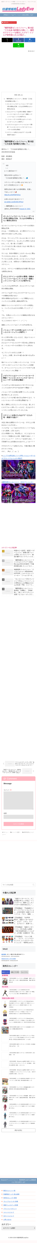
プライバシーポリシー (10, 1208)
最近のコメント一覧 (9, 1190)
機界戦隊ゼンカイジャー (10, 22)
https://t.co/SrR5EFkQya (12, 195)
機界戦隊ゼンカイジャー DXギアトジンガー (17, 482)
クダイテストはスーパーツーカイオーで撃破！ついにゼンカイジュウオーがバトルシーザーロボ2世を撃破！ (19, 127)
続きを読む (18, 1130)
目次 (15, 95)
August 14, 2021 (24, 209)
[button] (33, 885)
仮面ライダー (5, 972)
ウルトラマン (24, 972)
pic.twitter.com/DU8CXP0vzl (13, 202)
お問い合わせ (7, 1219)
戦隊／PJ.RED (15, 972)
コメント (8, 790)
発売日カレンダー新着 (10, 1198)
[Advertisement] (18, 71)
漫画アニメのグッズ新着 (10, 1205)
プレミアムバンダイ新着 (10, 1201)
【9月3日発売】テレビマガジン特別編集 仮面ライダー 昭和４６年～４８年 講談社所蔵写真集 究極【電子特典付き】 (22, 980)
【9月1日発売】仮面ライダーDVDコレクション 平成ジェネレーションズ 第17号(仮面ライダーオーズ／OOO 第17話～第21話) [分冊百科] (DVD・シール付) (22, 1037)
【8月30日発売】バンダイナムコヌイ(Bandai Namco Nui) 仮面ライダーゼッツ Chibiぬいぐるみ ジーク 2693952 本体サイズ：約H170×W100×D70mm (21, 1011)
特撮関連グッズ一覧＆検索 (11, 1194)
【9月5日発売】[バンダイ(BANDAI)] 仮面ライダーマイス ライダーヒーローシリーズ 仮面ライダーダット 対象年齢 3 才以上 (22, 1114)
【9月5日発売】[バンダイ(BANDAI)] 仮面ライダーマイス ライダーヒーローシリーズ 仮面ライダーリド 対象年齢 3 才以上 (22, 1123)
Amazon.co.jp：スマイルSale (9, 958)
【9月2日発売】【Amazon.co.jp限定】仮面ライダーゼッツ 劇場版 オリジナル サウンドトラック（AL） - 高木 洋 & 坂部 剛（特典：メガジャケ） (22, 1071)
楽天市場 (4, 954)
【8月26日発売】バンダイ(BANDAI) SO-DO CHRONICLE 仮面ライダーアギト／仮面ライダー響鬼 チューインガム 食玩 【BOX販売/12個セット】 (21, 991)
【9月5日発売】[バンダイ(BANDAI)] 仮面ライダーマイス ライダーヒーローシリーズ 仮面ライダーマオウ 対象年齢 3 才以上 (22, 1106)
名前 (5, 813)
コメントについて (8, 1212)
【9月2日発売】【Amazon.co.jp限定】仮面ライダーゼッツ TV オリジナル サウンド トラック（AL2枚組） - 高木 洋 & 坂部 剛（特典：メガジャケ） (22, 1063)
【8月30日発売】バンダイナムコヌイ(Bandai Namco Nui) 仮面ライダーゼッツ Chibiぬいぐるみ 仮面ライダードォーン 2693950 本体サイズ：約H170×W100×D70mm (22, 1020)
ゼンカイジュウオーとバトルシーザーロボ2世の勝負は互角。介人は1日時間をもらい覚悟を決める (20, 106)
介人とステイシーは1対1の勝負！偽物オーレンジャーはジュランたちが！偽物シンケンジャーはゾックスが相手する (20, 114)
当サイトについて (8, 1216)
